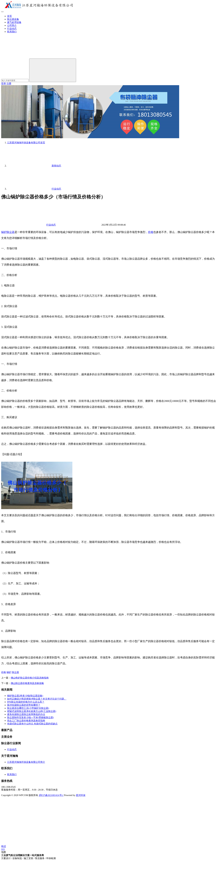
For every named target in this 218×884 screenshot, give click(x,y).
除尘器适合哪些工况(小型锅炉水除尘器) (28, 708)
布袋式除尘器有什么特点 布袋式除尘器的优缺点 (32, 723)
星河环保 (80, 795)
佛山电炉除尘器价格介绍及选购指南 (30, 677)
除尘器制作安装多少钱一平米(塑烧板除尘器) (30, 717)
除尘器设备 (13, 19)
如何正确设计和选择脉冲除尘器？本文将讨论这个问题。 (36, 699)
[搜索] (23, 57)
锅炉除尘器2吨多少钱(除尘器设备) (25, 695)
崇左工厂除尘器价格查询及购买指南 (26, 720)
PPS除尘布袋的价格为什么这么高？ (25, 702)
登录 (3, 83)
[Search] (52, 70)
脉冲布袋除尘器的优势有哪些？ (23, 705)
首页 (9, 16)
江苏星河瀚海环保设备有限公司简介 (26, 762)
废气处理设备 (14, 22)
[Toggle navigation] (2, 11)
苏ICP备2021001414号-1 (51, 795)
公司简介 (12, 25)
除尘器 (11, 232)
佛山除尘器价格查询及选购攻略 (27, 683)
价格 (150, 232)
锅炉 (4, 232)
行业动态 (12, 28)
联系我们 (12, 31)
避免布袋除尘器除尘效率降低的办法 (26, 714)
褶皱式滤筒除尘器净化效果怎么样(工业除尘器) (31, 711)
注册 (9, 83)
